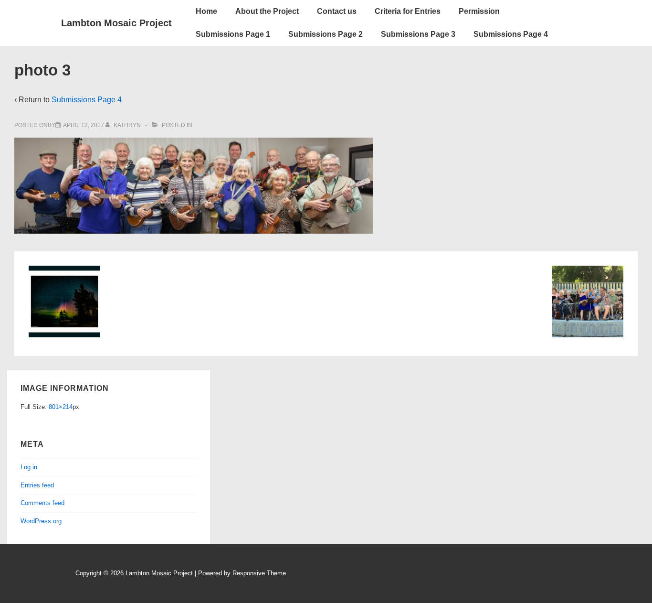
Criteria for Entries (408, 11)
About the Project (267, 11)
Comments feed (42, 502)
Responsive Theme (259, 573)
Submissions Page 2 (325, 34)
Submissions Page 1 (233, 34)
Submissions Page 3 (418, 34)
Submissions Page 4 (510, 34)
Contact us (337, 11)
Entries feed (37, 485)
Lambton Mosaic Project (116, 23)
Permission (479, 11)
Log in (29, 467)
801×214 (61, 406)
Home (206, 11)
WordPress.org (41, 521)
